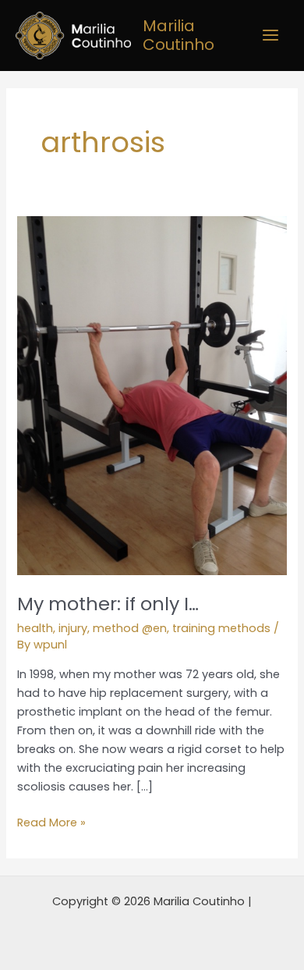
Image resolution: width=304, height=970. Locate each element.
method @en (130, 628)
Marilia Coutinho (178, 35)
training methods (221, 628)
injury (72, 628)
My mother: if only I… (108, 603)
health (35, 628)
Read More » (51, 821)
